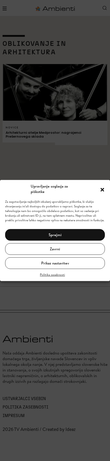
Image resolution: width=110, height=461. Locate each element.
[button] (102, 189)
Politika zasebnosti (52, 275)
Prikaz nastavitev (55, 263)
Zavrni (55, 249)
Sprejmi (55, 234)
